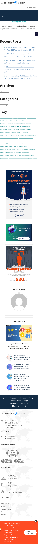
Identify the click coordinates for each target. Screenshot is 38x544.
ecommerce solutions (5, 128)
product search (4, 164)
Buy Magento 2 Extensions (6, 124)
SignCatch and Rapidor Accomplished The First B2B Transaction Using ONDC (19, 353)
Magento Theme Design (19, 408)
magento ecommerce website (7, 144)
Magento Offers (26, 148)
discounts (28, 124)
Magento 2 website (15, 138)
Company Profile (6, 516)
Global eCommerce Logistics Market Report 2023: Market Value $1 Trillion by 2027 (19, 69)
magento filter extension (31, 144)
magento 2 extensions (22, 134)
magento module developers (7, 148)
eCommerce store (15, 128)
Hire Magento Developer (19, 411)
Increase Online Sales (5, 134)
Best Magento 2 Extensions (19, 118)
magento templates (4, 161)
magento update (14, 161)
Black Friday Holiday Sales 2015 (7, 121)
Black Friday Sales (20, 121)
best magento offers (31, 118)
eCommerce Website (25, 128)
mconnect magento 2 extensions (26, 161)
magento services (16, 154)
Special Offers (3, 168)
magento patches (4, 151)
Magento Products (13, 151)
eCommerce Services (27, 405)
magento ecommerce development (28, 138)
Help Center (5, 511)
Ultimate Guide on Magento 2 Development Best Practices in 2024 (22, 364)
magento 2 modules (5, 138)
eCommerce (31, 8)
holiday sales (16, 131)
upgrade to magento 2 (13, 168)
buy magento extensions (19, 124)
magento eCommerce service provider (9, 141)
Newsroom (4, 519)
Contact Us (4, 513)
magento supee (17, 158)
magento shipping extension (28, 154)
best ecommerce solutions (6, 118)
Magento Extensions (19, 144)
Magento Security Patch (5, 154)
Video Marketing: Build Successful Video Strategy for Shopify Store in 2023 (22, 395)
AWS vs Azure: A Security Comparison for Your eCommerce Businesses (22, 374)
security (35, 164)
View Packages (30, 532)
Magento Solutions (10, 405)
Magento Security (23, 151)
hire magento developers (6, 131)
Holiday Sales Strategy (25, 131)
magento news (18, 148)
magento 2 (14, 134)
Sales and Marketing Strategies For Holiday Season (20, 164)
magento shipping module (6, 158)
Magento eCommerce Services (26, 141)
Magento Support (26, 158)
